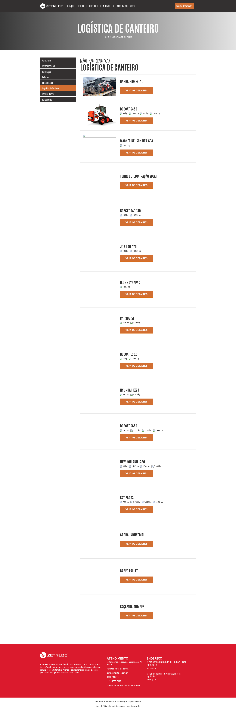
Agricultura (46, 60)
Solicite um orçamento (124, 6)
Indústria (45, 77)
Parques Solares (48, 94)
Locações (71, 5)
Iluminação (46, 71)
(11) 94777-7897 (114, 681)
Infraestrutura (47, 82)
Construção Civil (48, 66)
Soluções (82, 5)
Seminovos (105, 5)
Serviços (93, 5)
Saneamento (47, 99)
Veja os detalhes (137, 90)
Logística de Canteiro (50, 88)
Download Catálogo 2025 (184, 6)
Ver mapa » (151, 668)
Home (106, 37)
